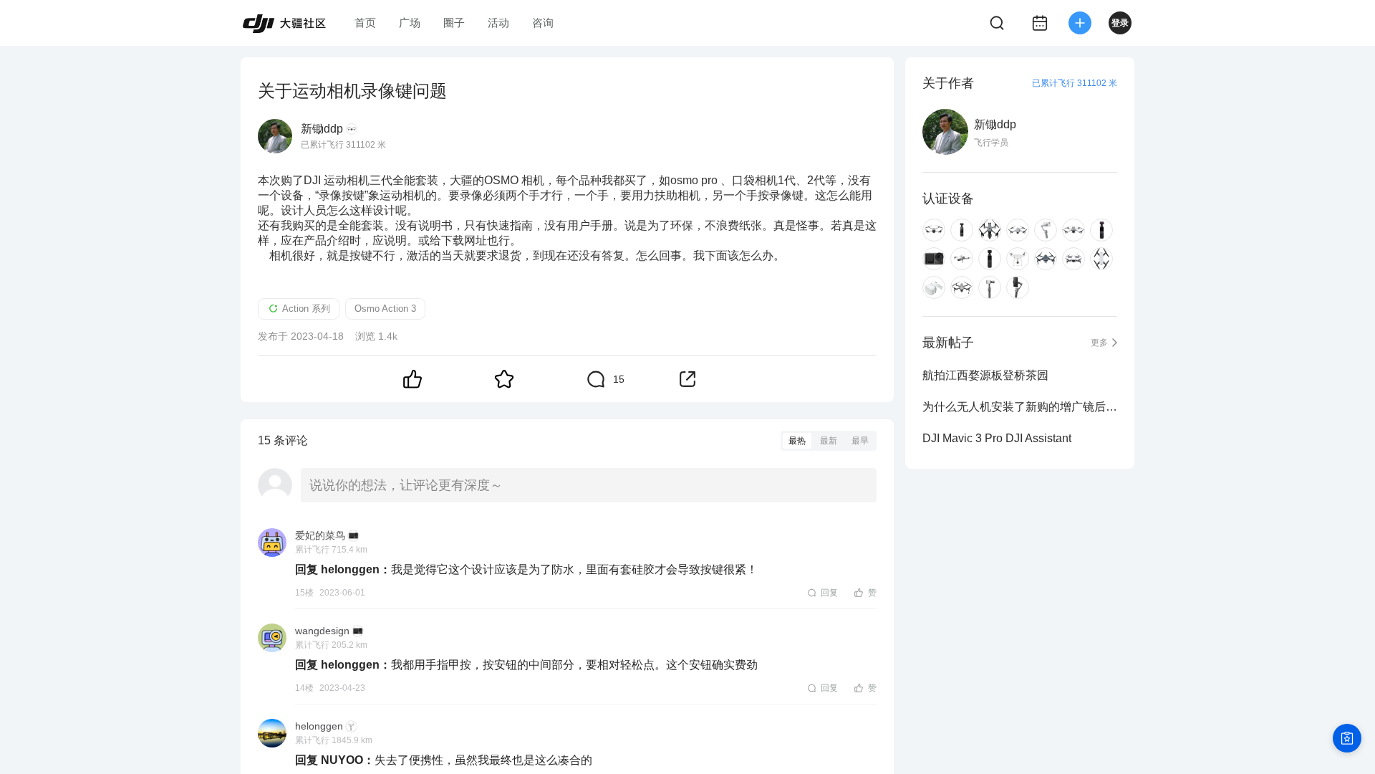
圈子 (454, 22)
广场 (409, 22)
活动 (498, 22)
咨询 (543, 22)
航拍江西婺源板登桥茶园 (985, 375)
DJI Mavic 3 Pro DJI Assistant (996, 438)
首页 (365, 22)
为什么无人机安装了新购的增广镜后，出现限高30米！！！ (1019, 407)
